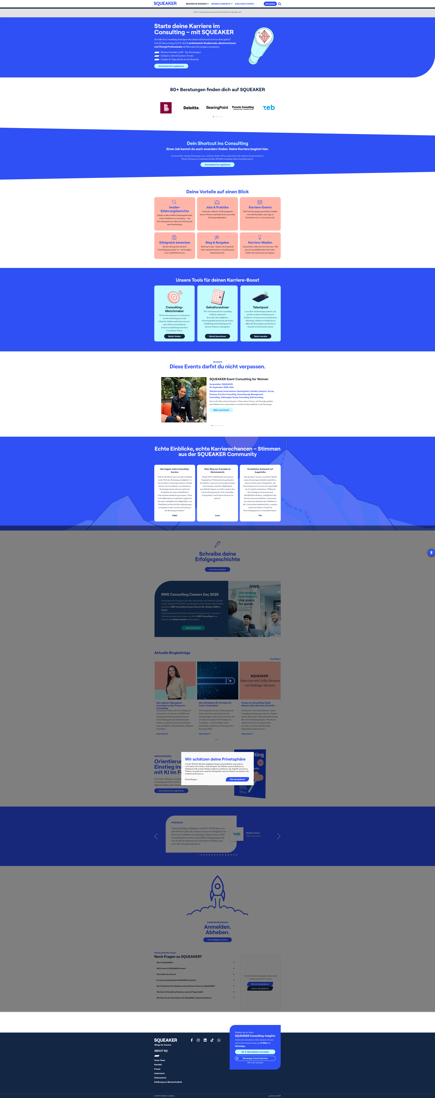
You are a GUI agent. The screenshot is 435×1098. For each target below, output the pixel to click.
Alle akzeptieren (237, 779)
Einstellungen (191, 779)
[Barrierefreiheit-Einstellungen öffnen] (431, 552)
